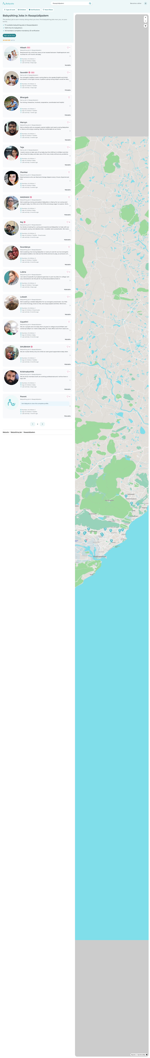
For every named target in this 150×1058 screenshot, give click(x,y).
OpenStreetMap (141, 1054)
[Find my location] (145, 26)
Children (23, 10)
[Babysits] (8, 3)
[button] (86, 541)
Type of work (10, 10)
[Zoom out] (145, 21)
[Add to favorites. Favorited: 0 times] (69, 97)
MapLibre (133, 1054)
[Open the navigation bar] (145, 3)
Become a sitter (135, 3)
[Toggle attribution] (147, 1055)
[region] (112, 535)
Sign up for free (9, 35)
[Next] (42, 424)
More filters (48, 10)
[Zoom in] (145, 17)
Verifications (35, 10)
